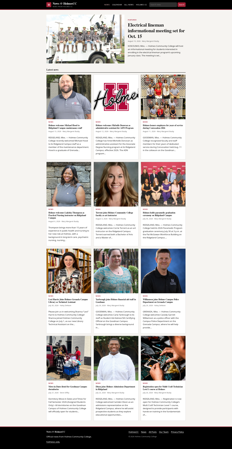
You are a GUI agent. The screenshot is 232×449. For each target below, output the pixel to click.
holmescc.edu (53, 441)
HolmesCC (134, 432)
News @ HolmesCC (65, 3)
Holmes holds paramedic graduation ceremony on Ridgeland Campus (159, 214)
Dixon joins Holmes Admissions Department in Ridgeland (115, 388)
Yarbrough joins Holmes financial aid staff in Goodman (116, 301)
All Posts (153, 432)
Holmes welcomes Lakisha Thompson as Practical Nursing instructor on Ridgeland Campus (67, 215)
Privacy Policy (177, 432)
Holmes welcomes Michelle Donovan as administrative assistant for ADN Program (114, 126)
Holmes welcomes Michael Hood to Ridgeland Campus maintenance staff (65, 126)
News (107, 4)
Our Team (164, 432)
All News (129, 4)
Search (181, 5)
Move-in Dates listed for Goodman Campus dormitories (67, 388)
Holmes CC (141, 4)
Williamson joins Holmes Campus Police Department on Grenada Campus (161, 301)
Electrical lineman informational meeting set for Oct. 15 (156, 30)
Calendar (117, 4)
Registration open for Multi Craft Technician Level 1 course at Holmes (163, 388)
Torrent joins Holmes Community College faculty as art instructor (114, 214)
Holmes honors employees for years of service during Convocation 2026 (163, 126)
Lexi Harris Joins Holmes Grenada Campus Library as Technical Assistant (68, 301)
